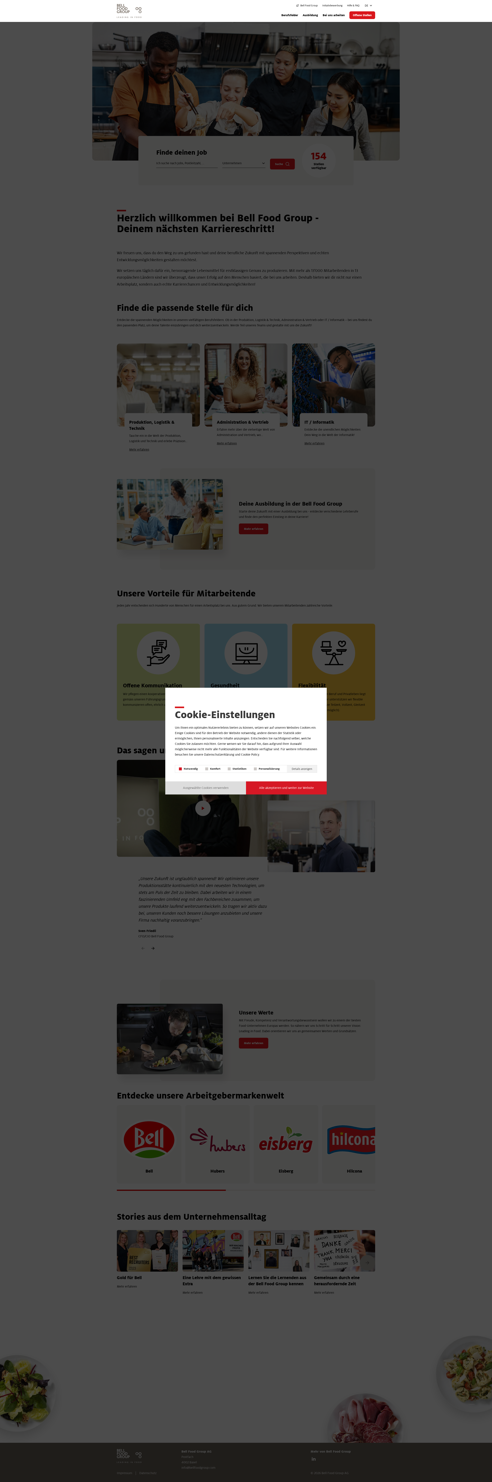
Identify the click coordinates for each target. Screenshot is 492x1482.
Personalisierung (269, 768)
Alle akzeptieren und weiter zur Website (286, 788)
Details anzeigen (302, 768)
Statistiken (239, 768)
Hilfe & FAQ (353, 5)
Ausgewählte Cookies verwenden (206, 788)
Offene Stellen (362, 15)
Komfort (215, 768)
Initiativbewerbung (332, 5)
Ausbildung (310, 15)
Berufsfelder (289, 15)
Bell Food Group (309, 5)
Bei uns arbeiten (334, 15)
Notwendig (191, 768)
